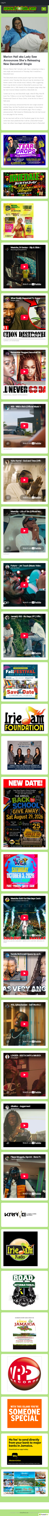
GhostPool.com (24, 1512)
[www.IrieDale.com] (20, 11)
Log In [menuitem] (3, 3)
